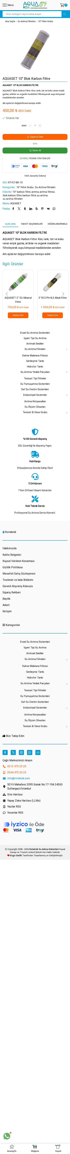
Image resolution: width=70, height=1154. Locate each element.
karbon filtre (29, 195)
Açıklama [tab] (10, 224)
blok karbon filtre (12, 195)
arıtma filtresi (47, 191)
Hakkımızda (9, 548)
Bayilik (6, 598)
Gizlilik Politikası (13, 567)
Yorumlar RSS (15, 812)
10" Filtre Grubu (45, 21)
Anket (6, 605)
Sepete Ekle (36, 136)
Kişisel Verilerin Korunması (18, 561)
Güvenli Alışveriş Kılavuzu (18, 586)
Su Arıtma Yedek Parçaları (35, 372)
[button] (7, 294)
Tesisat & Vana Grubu (35, 412)
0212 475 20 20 (16, 766)
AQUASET (15, 203)
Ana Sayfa (10, 21)
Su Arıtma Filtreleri (27, 21)
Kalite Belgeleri (12, 554)
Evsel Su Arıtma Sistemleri (35, 332)
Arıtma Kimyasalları (35, 401)
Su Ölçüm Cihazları (35, 406)
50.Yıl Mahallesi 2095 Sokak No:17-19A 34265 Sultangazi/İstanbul (35, 786)
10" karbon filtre (22, 191)
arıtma (35, 191)
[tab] (10, 224)
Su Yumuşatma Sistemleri (35, 383)
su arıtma (42, 195)
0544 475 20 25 (16, 772)
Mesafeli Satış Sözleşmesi (19, 573)
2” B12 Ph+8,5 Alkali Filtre (53, 297)
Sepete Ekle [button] (18, 315)
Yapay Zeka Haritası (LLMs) (23, 800)
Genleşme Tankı (35, 360)
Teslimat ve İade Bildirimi (18, 579)
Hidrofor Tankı (35, 366)
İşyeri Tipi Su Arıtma (35, 338)
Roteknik (10, 532)
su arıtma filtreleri (13, 198)
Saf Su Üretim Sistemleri (35, 389)
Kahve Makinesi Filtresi (35, 355)
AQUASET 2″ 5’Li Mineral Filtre (18, 299)
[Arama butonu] (64, 14)
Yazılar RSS (14, 806)
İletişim (7, 611)
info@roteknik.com (18, 778)
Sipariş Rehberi (12, 592)
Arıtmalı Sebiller (35, 343)
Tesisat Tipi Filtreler (35, 378)
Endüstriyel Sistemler (35, 394)
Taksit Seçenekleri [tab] (32, 224)
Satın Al (36, 150)
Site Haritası (15, 794)
